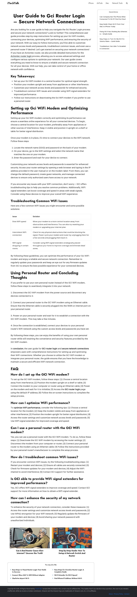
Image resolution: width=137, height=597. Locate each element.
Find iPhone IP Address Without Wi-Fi (68, 578)
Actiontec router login (21, 56)
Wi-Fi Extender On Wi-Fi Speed (65, 575)
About (111, 594)
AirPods (100, 3)
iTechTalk (13, 3)
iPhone (91, 3)
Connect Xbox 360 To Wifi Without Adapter (28, 575)
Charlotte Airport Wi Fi (20, 578)
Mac (107, 3)
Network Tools (117, 3)
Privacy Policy (118, 594)
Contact (127, 594)
